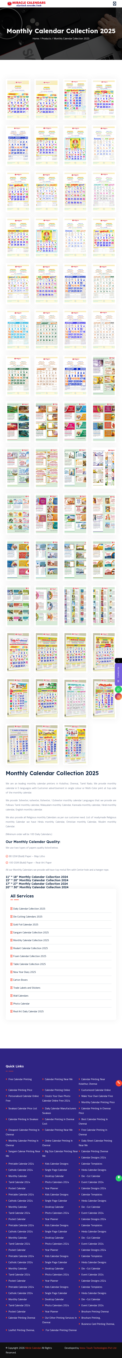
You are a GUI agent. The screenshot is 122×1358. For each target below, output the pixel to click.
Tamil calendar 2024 (19, 1182)
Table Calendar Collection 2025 (29, 964)
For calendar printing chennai (60, 1330)
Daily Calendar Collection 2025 (29, 908)
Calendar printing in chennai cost (58, 1121)
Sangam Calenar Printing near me (23, 1153)
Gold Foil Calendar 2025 (25, 924)
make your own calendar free (97, 1096)
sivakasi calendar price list (22, 1108)
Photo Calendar (21, 1003)
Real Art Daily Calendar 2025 (28, 1011)
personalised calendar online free (22, 1098)
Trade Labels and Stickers (26, 988)
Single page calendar (55, 1170)
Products (46, 38)
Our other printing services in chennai (59, 1320)
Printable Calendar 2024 (21, 1164)
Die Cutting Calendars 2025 (27, 916)
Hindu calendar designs (93, 1170)
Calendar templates (91, 1164)
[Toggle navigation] (114, 3)
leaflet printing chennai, (21, 1330)
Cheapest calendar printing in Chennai (23, 1132)
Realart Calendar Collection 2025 (30, 948)
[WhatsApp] (118, 689)
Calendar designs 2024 (93, 1157)
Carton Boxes (20, 980)
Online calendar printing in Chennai (57, 1143)
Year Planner (51, 1188)
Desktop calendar (54, 1176)
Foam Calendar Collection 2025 (29, 956)
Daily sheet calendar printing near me (95, 1143)
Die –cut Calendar (90, 1176)
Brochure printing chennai (95, 1311)
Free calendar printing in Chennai (93, 1132)
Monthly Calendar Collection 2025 (31, 940)
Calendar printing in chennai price (95, 1110)
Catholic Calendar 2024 (20, 1170)
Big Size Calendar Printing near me (60, 1153)
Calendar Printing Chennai (94, 1151)
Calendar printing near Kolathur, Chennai (92, 1081)
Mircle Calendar (33, 1348)
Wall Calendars (20, 995)
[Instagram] (118, 696)
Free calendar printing (20, 1079)
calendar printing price (20, 1090)
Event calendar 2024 (92, 1182)
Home (36, 38)
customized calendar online (96, 1090)
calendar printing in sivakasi (23, 1119)
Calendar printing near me (58, 1079)
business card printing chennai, (98, 1324)
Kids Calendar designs (56, 1164)
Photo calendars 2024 (56, 1182)
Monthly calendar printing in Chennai (22, 1143)
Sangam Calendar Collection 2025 (31, 932)
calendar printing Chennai (21, 1318)
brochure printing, (91, 1318)
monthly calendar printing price (98, 1102)
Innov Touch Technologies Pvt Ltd (98, 1348)
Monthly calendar (17, 1176)
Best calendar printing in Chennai (93, 1121)
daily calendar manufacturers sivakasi (59, 1110)
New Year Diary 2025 (24, 972)
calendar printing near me (58, 1130)
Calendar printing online (57, 1090)
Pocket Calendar (17, 1188)
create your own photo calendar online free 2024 (56, 1098)
